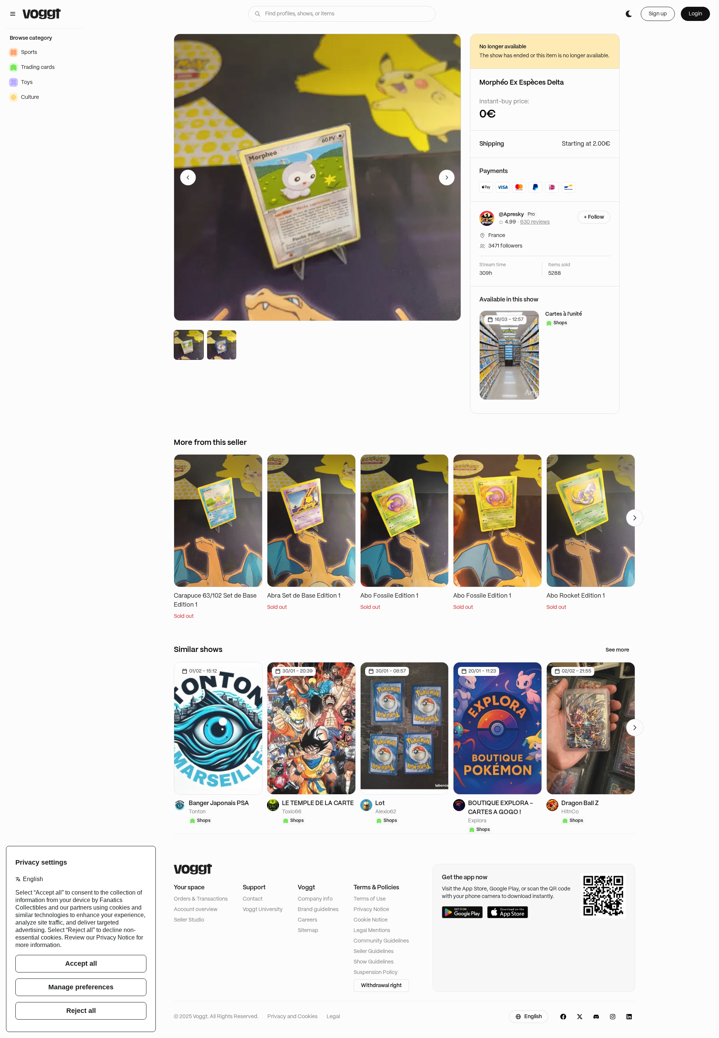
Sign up (658, 13)
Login (695, 13)
